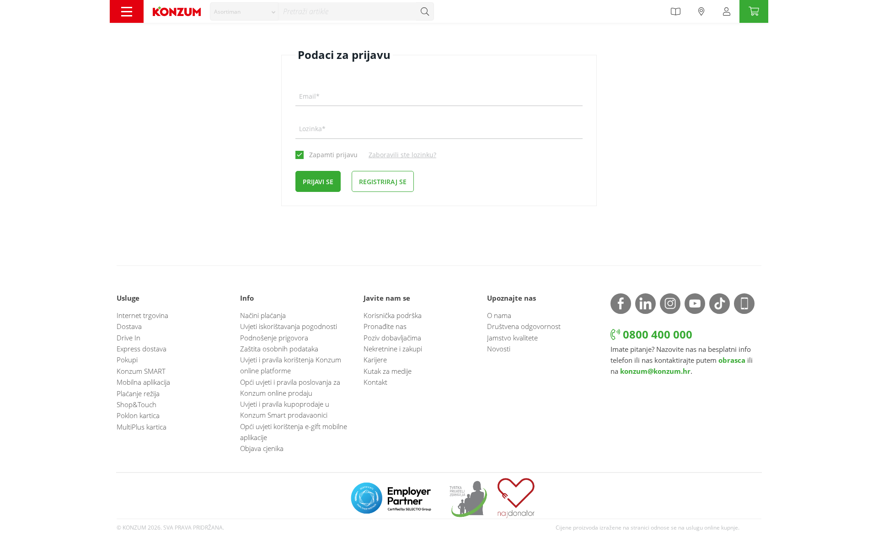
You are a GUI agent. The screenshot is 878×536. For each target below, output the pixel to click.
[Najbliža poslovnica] (701, 11)
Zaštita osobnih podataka (279, 348)
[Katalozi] (675, 11)
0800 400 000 (656, 334)
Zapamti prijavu (333, 154)
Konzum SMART (141, 371)
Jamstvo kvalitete (512, 337)
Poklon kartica (138, 415)
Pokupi (127, 359)
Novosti (498, 348)
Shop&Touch (136, 404)
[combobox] (244, 11)
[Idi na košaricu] (753, 11)
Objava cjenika (262, 448)
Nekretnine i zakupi (393, 348)
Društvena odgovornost (524, 326)
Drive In (128, 337)
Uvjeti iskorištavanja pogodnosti (288, 326)
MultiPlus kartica (141, 426)
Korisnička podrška (393, 315)
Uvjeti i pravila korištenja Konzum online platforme (290, 365)
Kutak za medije (388, 371)
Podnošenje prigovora (274, 337)
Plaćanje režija (138, 393)
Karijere (375, 359)
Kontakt (375, 382)
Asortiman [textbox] (227, 12)
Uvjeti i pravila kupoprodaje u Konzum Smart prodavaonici (284, 409)
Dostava (129, 326)
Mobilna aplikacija (143, 382)
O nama (499, 315)
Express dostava (141, 348)
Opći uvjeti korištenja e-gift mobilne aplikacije (293, 432)
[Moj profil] (726, 11)
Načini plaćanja (263, 315)
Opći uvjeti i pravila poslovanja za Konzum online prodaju (290, 387)
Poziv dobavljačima (392, 337)
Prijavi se (318, 181)
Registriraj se (383, 181)
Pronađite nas (385, 326)
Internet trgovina (142, 315)
